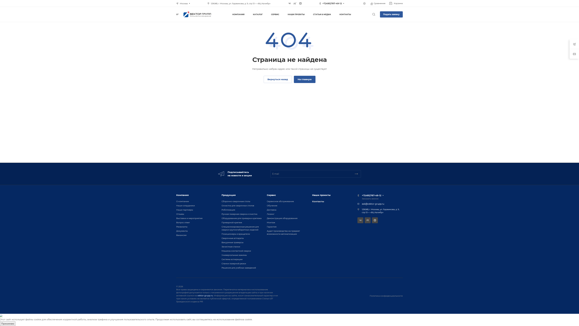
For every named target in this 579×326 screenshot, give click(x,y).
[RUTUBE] (295, 3)
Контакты (318, 201)
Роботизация (228, 210)
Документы (182, 231)
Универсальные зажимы (234, 255)
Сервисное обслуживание (280, 201)
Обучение (272, 205)
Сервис (271, 195)
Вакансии (181, 235)
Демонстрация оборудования (282, 218)
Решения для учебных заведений (239, 268)
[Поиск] (373, 14)
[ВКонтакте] (289, 3)
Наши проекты (321, 195)
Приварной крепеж (232, 222)
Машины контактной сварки (236, 251)
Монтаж (271, 222)
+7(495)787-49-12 (332, 3)
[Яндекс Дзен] (300, 3)
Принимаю (7, 323)
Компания (182, 195)
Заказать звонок (370, 198)
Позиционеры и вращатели (236, 234)
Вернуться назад (277, 79)
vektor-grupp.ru (205, 295)
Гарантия (272, 226)
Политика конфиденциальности (386, 296)
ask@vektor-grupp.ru (373, 204)
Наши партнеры (184, 210)
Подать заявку (391, 14)
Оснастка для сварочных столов (238, 205)
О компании (182, 201)
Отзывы (180, 214)
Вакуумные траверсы (232, 242)
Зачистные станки (231, 246)
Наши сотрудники (185, 205)
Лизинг (270, 214)
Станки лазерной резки (234, 263)
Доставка (271, 210)
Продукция (229, 195)
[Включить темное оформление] (364, 3)
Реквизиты (181, 226)
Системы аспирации (232, 259)
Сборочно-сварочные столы (236, 201)
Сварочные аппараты (233, 238)
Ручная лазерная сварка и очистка (239, 214)
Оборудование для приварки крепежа (242, 218)
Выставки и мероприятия (189, 218)
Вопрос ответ (183, 222)
